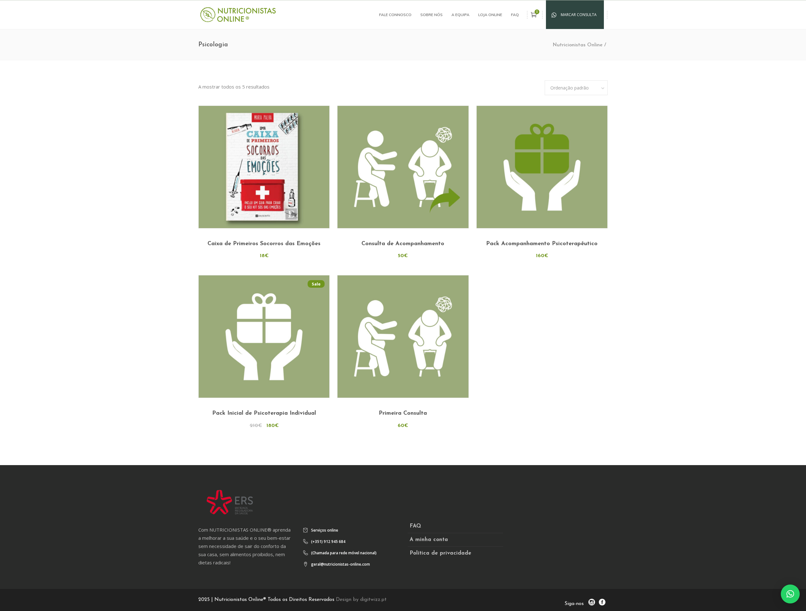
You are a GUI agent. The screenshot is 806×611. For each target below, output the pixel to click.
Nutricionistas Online (578, 45)
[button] (790, 594)
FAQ (415, 526)
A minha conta (429, 539)
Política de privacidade (440, 553)
